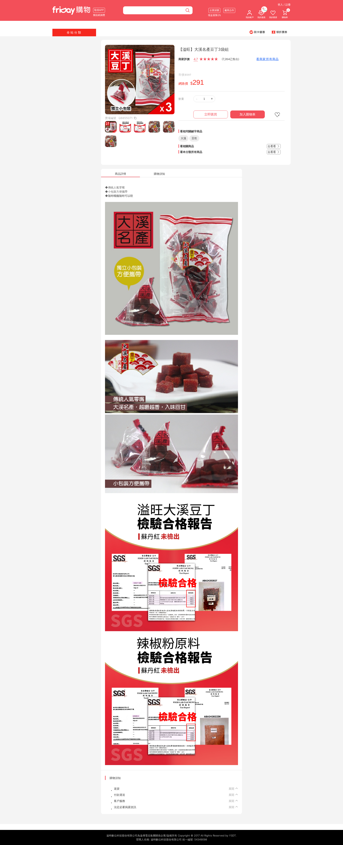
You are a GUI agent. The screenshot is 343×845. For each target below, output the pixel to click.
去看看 (272, 146)
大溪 (183, 138)
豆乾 (194, 138)
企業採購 (214, 10)
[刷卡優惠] (257, 32)
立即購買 (210, 114)
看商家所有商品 (267, 59)
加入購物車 (247, 114)
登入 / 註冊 (284, 4)
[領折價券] (279, 32)
